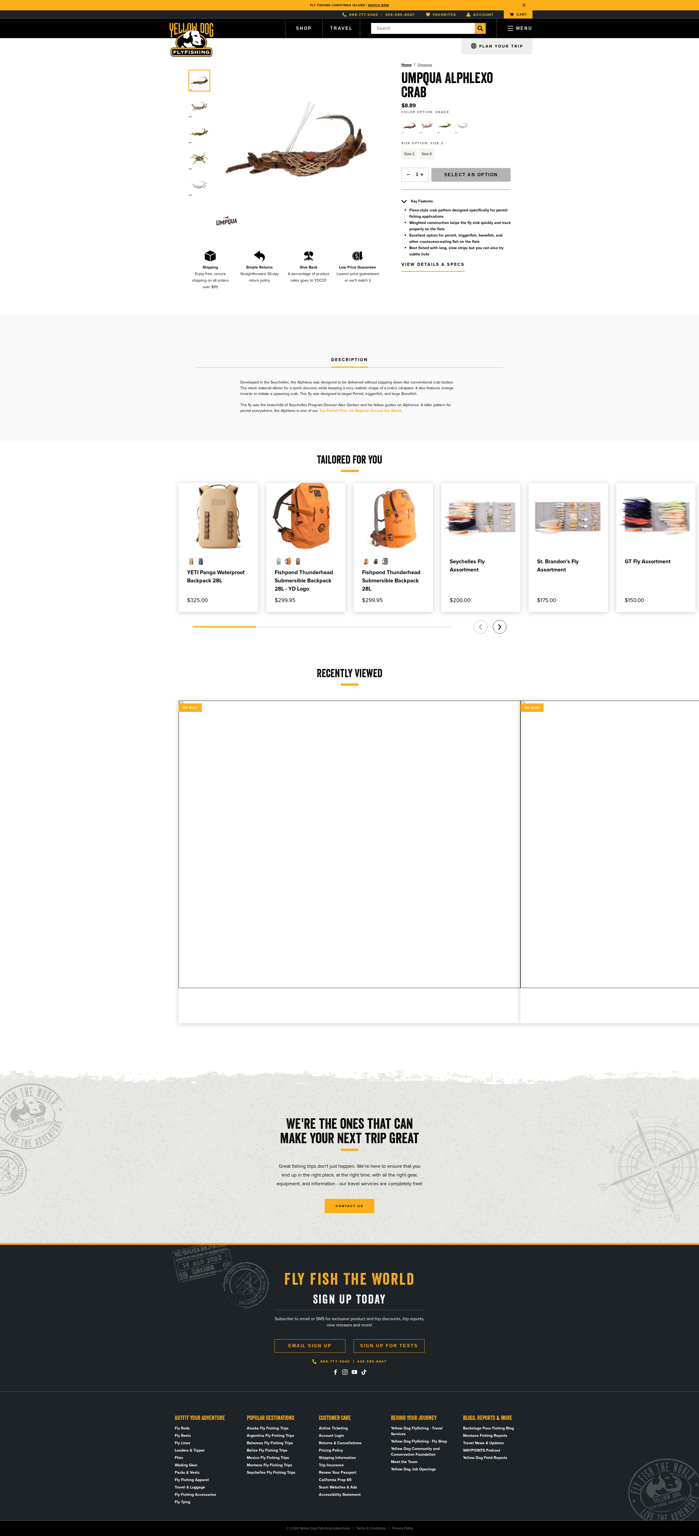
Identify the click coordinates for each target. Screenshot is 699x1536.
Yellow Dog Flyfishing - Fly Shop (419, 1441)
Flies (179, 1458)
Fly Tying (182, 1502)
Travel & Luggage (190, 1487)
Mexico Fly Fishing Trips (268, 1458)
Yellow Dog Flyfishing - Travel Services (417, 1431)
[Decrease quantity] (407, 174)
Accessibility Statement (340, 1494)
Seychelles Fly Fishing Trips (271, 1472)
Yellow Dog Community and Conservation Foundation (415, 1451)
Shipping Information (337, 1458)
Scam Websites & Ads (338, 1487)
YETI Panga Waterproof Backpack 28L (216, 576)
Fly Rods (182, 1428)
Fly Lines (182, 1443)
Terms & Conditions (371, 1528)
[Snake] (409, 126)
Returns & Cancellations (340, 1443)
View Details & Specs (433, 264)
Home (406, 65)
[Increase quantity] (423, 174)
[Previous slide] (480, 627)
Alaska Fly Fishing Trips (268, 1428)
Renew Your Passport (337, 1472)
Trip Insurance (331, 1465)
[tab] (349, 360)
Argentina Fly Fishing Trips (270, 1435)
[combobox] (423, 28)
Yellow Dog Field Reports (485, 1458)
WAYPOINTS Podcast (481, 1450)
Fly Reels (183, 1435)
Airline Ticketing (333, 1428)
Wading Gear (186, 1465)
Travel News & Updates (483, 1443)
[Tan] (427, 126)
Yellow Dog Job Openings (413, 1469)
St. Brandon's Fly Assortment (558, 565)
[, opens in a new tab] (335, 1372)
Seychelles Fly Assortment (467, 565)
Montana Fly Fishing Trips (269, 1465)
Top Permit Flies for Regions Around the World (360, 411)
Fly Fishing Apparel (192, 1480)
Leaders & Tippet (190, 1450)
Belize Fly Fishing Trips (267, 1450)
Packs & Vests (187, 1472)
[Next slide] (500, 627)
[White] (462, 126)
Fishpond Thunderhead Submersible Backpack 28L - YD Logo (304, 580)
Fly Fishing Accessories (195, 1494)
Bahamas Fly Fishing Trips (270, 1443)
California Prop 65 (335, 1480)
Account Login (331, 1435)
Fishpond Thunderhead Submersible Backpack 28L (391, 580)
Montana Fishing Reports (485, 1435)
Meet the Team (404, 1462)
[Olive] (445, 126)
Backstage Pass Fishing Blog (488, 1428)
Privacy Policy (402, 1528)
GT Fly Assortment (648, 561)
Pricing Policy (331, 1450)
